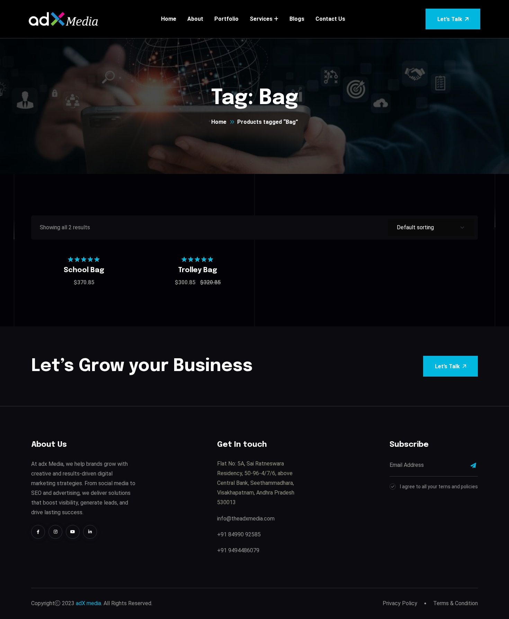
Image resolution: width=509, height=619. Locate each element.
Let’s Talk (449, 19)
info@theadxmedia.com (246, 518)
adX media (88, 603)
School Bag (84, 270)
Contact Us (330, 19)
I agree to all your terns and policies (439, 486)
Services (261, 19)
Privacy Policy (400, 603)
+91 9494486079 (238, 550)
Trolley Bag (197, 270)
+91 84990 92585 (239, 534)
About (195, 19)
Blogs (296, 19)
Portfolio (226, 19)
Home (168, 19)
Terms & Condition (455, 603)
